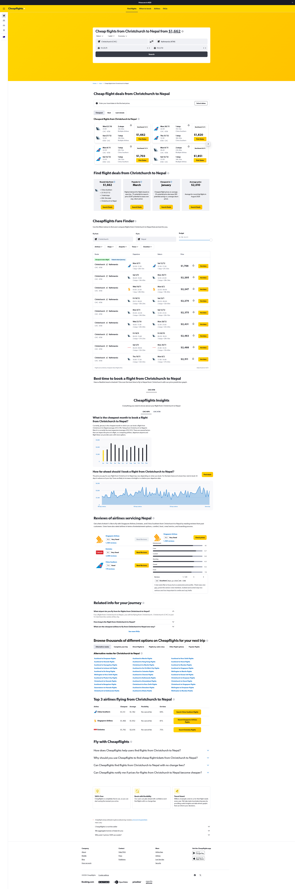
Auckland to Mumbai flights (181, 665)
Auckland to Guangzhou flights (105, 665)
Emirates (109, 549)
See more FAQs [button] (134, 631)
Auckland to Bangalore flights (105, 684)
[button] (292, 2)
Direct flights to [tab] (138, 647)
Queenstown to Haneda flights (105, 687)
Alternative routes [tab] (102, 647)
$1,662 (174, 31)
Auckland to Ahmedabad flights (144, 681)
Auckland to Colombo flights (143, 671)
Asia (100, 83)
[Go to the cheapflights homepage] (16, 9)
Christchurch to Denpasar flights (183, 678)
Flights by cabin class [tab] (157, 647)
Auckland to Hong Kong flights (144, 662)
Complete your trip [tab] (121, 647)
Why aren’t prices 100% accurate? (108, 835)
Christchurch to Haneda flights (105, 681)
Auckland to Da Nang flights (104, 671)
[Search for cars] (4, 25)
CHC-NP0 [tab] (146, 412)
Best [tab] (109, 113)
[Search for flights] (4, 15)
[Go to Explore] (4, 30)
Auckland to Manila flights (142, 658)
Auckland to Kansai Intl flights (182, 675)
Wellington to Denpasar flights (182, 687)
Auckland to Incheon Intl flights (105, 668)
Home (94, 83)
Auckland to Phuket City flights (105, 678)
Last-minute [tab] (120, 113)
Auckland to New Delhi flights (182, 658)
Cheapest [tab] (99, 113)
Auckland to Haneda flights (104, 662)
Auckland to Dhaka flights (142, 691)
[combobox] (100, 36)
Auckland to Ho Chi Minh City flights (146, 668)
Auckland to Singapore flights (182, 668)
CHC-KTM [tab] (151, 390)
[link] (107, 207)
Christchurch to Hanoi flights (181, 681)
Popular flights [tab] (194, 647)
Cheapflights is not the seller (106, 827)
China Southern (111, 562)
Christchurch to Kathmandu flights (106, 691)
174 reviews (110, 569)
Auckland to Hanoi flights (180, 662)
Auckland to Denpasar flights (105, 658)
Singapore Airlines (112, 536)
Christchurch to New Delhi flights (145, 684)
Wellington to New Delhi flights (105, 675)
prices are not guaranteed (139, 820)
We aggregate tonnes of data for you (109, 831)
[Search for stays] (4, 20)
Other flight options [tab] (176, 647)
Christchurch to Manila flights (143, 665)
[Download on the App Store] (198, 858)
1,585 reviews (111, 543)
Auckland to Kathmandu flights (144, 678)
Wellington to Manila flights (181, 671)
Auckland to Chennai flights (143, 675)
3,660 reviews (111, 556)
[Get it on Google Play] (198, 853)
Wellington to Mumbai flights (182, 691)
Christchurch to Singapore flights (183, 684)
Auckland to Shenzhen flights (143, 687)
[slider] (211, 240)
